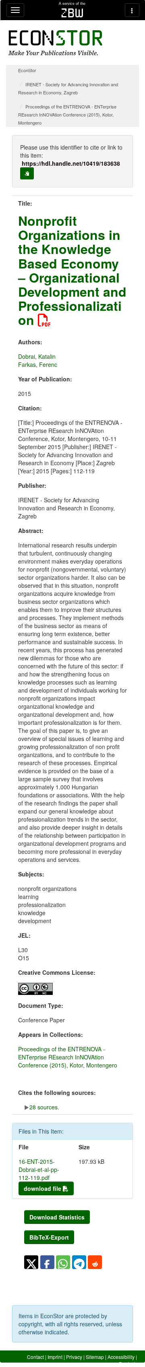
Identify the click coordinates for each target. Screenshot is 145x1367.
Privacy (74, 1356)
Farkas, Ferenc (37, 364)
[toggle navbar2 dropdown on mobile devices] (132, 10)
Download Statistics (57, 1217)
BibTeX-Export (49, 1237)
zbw (72, 13)
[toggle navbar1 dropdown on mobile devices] (15, 10)
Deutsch (128, 1363)
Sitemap (95, 1356)
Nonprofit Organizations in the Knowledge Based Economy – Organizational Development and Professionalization (72, 270)
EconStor (27, 70)
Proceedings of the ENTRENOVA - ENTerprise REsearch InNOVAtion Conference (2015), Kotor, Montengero (67, 114)
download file (43, 1188)
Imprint (55, 1356)
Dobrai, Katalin (37, 356)
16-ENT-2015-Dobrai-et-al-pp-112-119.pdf (39, 1169)
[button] (31, 1262)
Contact (35, 1356)
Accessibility (121, 1356)
